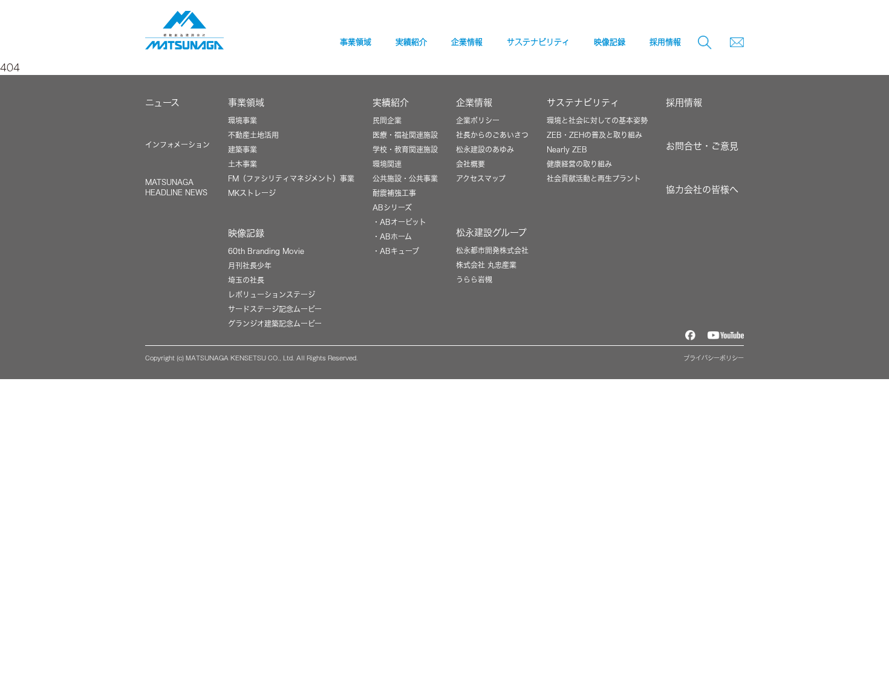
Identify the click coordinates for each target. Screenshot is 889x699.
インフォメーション (177, 144)
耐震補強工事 (394, 193)
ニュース (162, 102)
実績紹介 (391, 102)
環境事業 (242, 120)
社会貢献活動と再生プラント (594, 178)
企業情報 (474, 102)
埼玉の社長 (246, 280)
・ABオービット (399, 222)
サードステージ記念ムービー (275, 309)
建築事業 (242, 149)
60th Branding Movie (266, 251)
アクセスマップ (481, 178)
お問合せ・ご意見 (702, 146)
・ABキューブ (396, 251)
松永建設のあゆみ (485, 149)
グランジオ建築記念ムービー (275, 323)
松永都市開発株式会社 (492, 250)
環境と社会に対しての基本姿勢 (597, 120)
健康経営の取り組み (579, 163)
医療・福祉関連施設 (405, 134)
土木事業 (242, 163)
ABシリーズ (392, 207)
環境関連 (387, 163)
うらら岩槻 (474, 279)
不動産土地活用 (253, 134)
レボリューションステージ (271, 294)
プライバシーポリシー (713, 358)
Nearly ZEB (567, 149)
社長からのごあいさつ (492, 134)
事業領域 (246, 102)
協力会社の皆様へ (702, 189)
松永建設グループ (491, 232)
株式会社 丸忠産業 (486, 264)
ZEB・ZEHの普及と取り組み (594, 134)
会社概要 (470, 163)
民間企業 (387, 120)
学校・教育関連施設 (405, 149)
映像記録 (246, 233)
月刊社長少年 (250, 265)
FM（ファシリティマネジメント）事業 (291, 178)
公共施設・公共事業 (405, 178)
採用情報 (665, 42)
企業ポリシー (478, 120)
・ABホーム (392, 236)
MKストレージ (252, 193)
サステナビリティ (583, 102)
